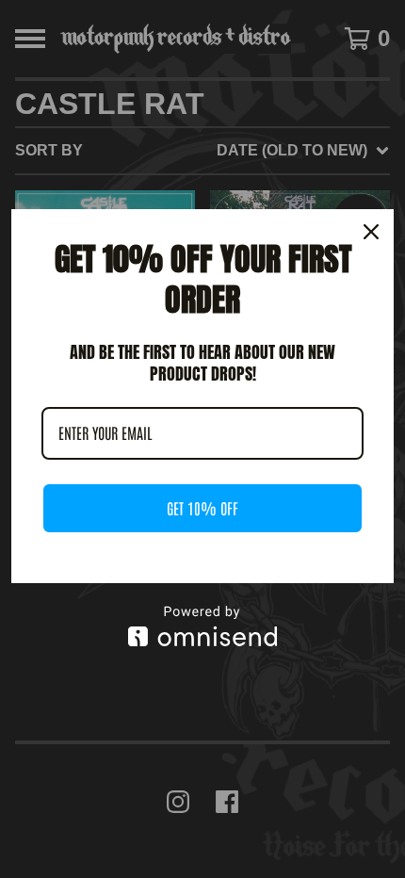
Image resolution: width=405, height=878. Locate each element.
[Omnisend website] (202, 626)
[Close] (371, 231)
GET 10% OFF (202, 507)
